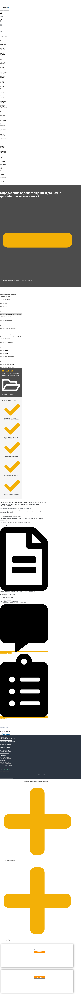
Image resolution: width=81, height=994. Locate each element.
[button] (1, 14)
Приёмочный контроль (7, 598)
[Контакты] (0, 183)
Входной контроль (7, 600)
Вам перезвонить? (4, 10)
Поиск (1, 16)
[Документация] (0, 138)
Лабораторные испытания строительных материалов (14, 602)
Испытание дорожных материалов (10, 601)
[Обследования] (0, 108)
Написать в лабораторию (4, 771)
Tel (34, 949)
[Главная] (0, 34)
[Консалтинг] (0, 141)
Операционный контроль (8, 597)
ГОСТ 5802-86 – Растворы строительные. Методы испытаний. (16, 522)
